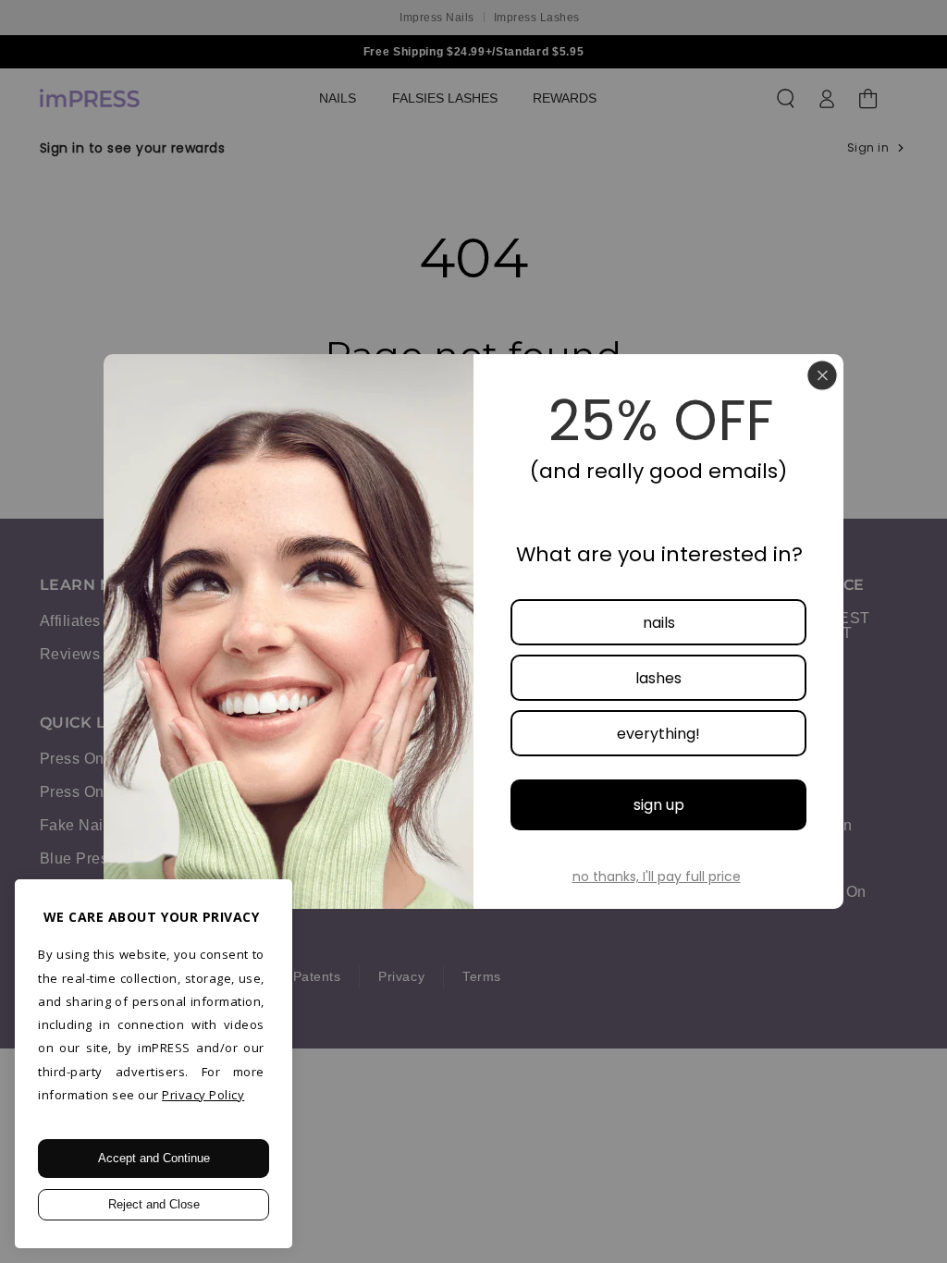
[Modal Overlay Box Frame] (473, 631)
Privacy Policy (203, 1094)
